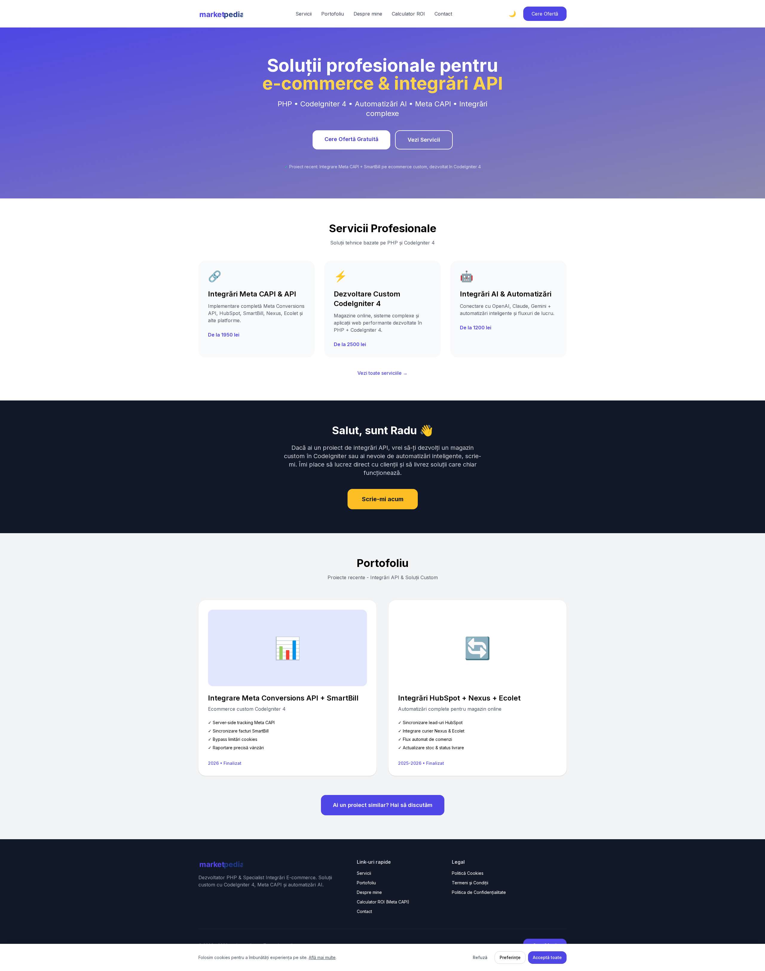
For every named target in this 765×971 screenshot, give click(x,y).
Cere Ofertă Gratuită (351, 139)
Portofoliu (332, 14)
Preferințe (510, 957)
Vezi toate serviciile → (382, 373)
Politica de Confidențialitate (479, 892)
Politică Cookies (468, 873)
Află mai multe (322, 957)
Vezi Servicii (424, 140)
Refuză (480, 957)
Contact (443, 14)
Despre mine (368, 14)
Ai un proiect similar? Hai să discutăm (382, 805)
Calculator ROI (408, 14)
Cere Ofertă (545, 14)
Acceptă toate (547, 957)
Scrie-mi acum (382, 499)
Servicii (304, 14)
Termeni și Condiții (470, 882)
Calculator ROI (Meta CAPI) (383, 901)
